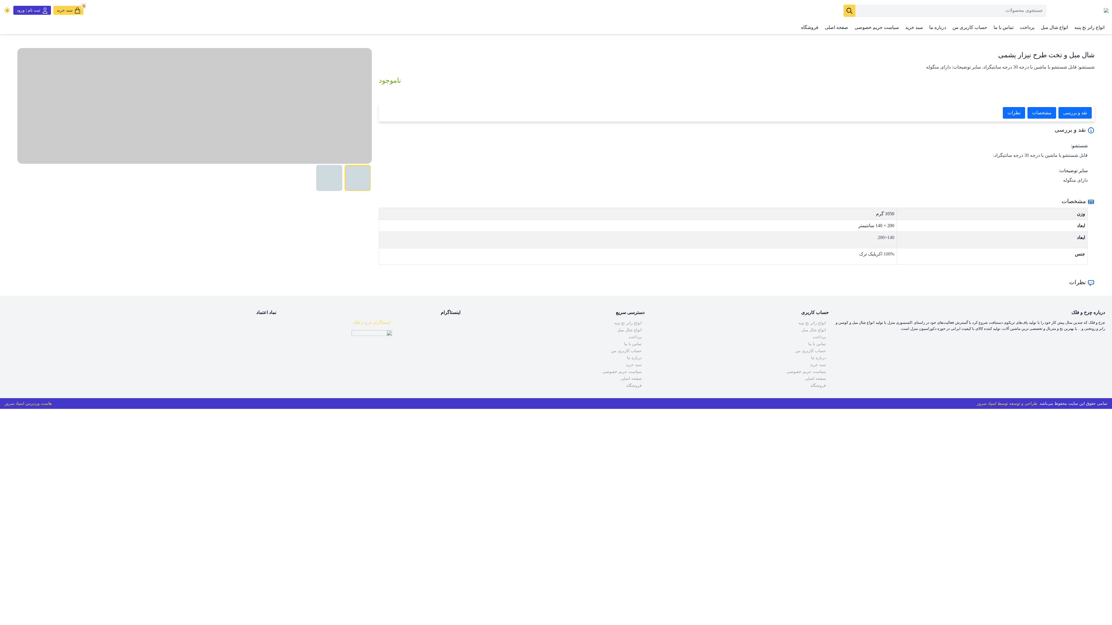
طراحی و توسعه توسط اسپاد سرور (1007, 403)
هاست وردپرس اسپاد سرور (28, 403)
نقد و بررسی (1075, 112)
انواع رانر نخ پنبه (1089, 27)
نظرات (1013, 112)
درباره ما (937, 27)
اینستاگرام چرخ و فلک (372, 322)
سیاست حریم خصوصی (877, 27)
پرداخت (1027, 27)
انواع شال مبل (1054, 27)
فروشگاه (809, 27)
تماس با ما (1004, 27)
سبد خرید (914, 27)
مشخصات (1041, 112)
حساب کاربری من (969, 27)
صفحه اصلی (836, 27)
